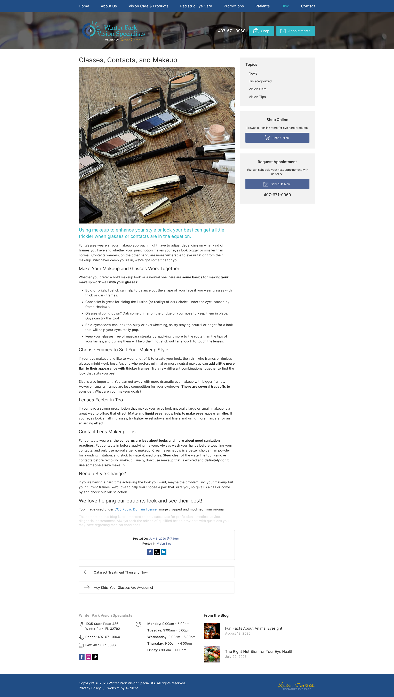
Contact (308, 6)
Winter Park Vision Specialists (105, 615)
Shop (264, 31)
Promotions (234, 6)
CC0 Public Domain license (136, 509)
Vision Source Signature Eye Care (296, 685)
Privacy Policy (90, 688)
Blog (285, 6)
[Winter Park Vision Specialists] (113, 30)
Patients (262, 6)
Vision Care (258, 89)
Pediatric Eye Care (196, 6)
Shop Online (280, 137)
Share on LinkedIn (163, 552)
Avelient (132, 688)
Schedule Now (280, 184)
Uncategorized (260, 81)
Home (84, 6)
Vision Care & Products (148, 6)
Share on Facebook (150, 552)
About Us (109, 6)
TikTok (95, 657)
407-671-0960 (231, 30)
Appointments (298, 31)
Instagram (88, 657)
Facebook (82, 657)
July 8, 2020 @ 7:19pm (164, 538)
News (253, 73)
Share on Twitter (157, 552)
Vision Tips (164, 543)
